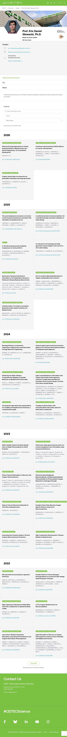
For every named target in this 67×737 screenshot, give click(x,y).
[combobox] (33, 120)
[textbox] (33, 120)
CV (3, 83)
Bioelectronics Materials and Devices (19, 52)
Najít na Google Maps (14, 61)
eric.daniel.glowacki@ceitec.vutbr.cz (19, 48)
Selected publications (11, 78)
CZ (54, 3)
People (17, 8)
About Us (10, 8)
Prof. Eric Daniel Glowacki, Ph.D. (30, 8)
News (4, 87)
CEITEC (4, 8)
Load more (33, 663)
